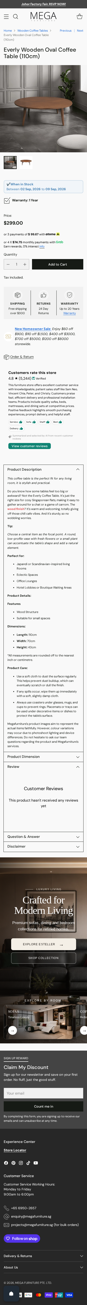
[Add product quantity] (25, 264)
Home (8, 31)
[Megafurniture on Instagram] (21, 1163)
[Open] (11, 1294)
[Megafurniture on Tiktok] (28, 1163)
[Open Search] (15, 16)
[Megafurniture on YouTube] (36, 1163)
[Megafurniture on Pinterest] (13, 1163)
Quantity (10, 254)
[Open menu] (6, 16)
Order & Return (22, 357)
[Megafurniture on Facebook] (6, 1163)
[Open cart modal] (79, 16)
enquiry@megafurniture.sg (31, 1216)
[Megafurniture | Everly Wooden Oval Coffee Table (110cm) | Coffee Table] (43, 108)
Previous (65, 31)
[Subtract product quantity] (8, 264)
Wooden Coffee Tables (32, 31)
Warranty (69, 313)
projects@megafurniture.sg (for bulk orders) (45, 1225)
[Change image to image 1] (10, 162)
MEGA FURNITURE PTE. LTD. (33, 1283)
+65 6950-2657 (23, 1208)
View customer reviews (30, 446)
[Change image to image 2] (25, 162)
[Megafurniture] (43, 16)
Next (80, 31)
